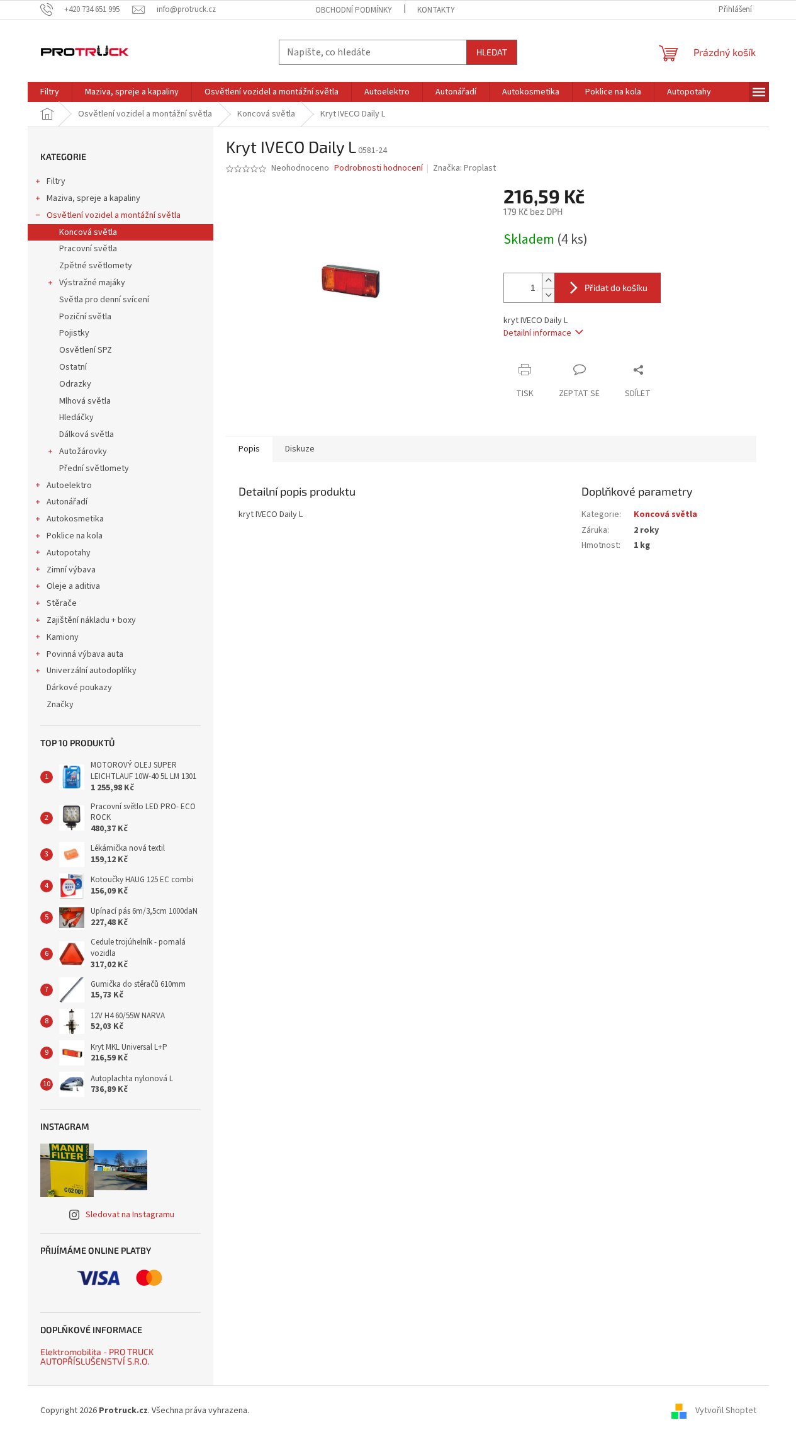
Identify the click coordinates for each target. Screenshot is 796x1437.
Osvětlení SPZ (85, 350)
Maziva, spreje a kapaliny (93, 198)
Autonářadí (67, 502)
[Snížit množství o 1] (548, 295)
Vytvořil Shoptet (725, 1410)
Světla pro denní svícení (104, 299)
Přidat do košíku (616, 287)
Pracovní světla (88, 248)
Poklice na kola (75, 536)
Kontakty (436, 10)
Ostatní (73, 367)
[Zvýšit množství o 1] (548, 280)
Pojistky (74, 333)
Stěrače (62, 603)
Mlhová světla (85, 401)
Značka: (464, 168)
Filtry (56, 181)
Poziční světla (85, 316)
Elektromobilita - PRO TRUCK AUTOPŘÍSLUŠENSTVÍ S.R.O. (97, 1356)
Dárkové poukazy (79, 687)
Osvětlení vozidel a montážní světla (114, 215)
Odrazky (75, 384)
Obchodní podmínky (353, 10)
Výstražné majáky (92, 282)
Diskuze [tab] (300, 449)
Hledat (491, 52)
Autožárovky (83, 451)
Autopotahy (69, 553)
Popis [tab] (249, 449)
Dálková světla (86, 434)
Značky (60, 704)
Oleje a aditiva (73, 586)
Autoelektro (69, 485)
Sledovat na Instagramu (130, 1214)
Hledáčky (76, 417)
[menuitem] (50, 92)
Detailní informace (537, 333)
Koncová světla (88, 232)
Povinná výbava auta (85, 654)
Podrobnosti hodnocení (378, 168)
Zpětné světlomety (95, 265)
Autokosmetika (75, 519)
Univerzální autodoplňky (92, 670)
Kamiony (63, 637)
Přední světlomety (94, 468)
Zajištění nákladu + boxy (91, 620)
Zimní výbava (71, 570)
